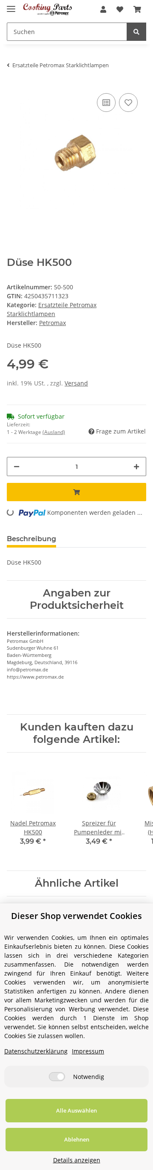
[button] (103, 9)
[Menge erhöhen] (136, 466)
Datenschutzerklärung (36, 1051)
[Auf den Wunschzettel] (128, 102)
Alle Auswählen (76, 1110)
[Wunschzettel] (119, 9)
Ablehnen (76, 1139)
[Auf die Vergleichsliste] (106, 102)
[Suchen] (136, 32)
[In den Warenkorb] (76, 492)
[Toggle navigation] (11, 5)
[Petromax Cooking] (47, 9)
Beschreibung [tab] (31, 539)
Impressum (88, 1051)
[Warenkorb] (137, 9)
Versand (76, 383)
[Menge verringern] (16, 466)
